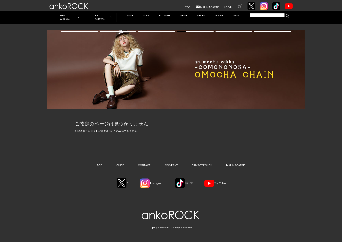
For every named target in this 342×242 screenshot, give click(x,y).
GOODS (219, 15)
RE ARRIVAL (99, 17)
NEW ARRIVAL (65, 17)
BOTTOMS (164, 15)
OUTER (129, 15)
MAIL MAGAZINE (209, 7)
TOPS (146, 15)
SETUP (183, 15)
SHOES (201, 15)
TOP (187, 7)
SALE (236, 15)
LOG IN (228, 7)
